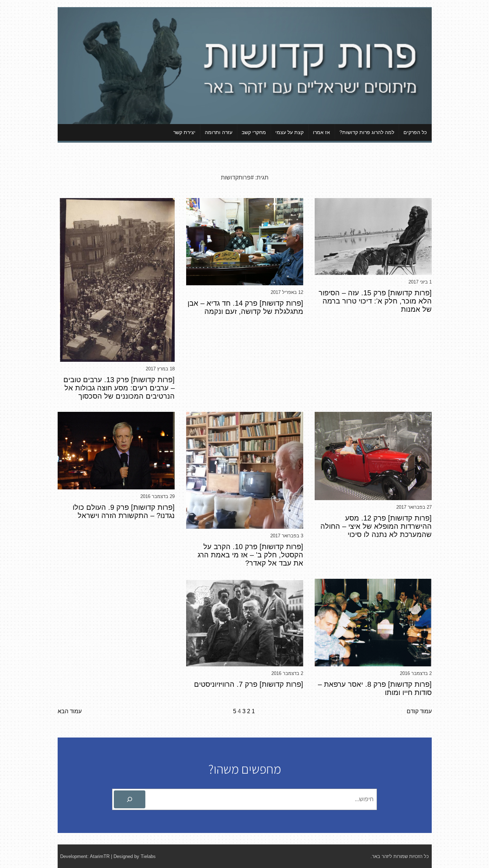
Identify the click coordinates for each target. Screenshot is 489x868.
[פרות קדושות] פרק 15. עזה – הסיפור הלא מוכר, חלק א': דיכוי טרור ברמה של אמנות (375, 301)
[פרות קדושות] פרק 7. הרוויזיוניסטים (248, 684)
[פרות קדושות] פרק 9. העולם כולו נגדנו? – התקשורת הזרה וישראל (124, 511)
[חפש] (129, 799)
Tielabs (148, 856)
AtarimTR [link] (100, 856)
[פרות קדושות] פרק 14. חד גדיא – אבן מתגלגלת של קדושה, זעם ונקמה (245, 307)
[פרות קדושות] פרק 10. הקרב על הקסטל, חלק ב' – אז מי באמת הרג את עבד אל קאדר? (250, 555)
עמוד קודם (419, 711)
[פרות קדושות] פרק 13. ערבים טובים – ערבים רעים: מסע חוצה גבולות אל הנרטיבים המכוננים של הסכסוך (119, 388)
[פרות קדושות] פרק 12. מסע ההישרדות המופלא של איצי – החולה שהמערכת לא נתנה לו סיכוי (376, 526)
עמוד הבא (70, 711)
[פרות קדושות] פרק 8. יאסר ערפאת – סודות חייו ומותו (375, 688)
